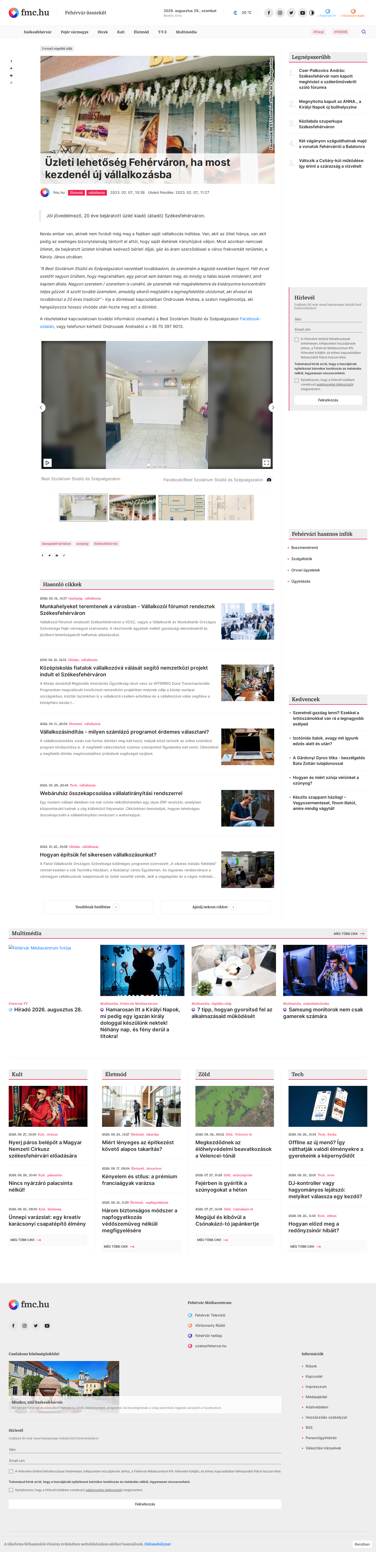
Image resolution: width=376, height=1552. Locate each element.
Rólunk (311, 1366)
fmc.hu (59, 192)
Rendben (362, 1544)
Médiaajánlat (316, 1397)
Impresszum (316, 1386)
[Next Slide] (273, 407)
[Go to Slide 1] (148, 465)
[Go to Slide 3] (159, 465)
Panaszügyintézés (321, 1438)
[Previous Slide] (41, 407)
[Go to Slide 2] (154, 465)
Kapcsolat (314, 1376)
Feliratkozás (328, 400)
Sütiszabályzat (158, 1544)
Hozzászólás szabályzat (326, 1417)
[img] (29, 13)
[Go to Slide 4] (165, 465)
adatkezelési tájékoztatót (335, 384)
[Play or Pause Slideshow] (47, 463)
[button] (157, 415)
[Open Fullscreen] (266, 463)
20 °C (246, 12)
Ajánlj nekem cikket (210, 907)
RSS (309, 1427)
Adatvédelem (317, 1407)
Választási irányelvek (323, 1448)
